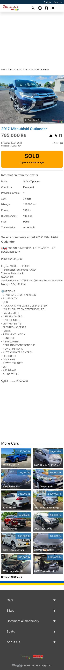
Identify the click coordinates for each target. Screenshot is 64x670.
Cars (4, 69)
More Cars (10, 443)
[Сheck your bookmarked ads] (46, 8)
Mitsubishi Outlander (37, 69)
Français (57, 2)
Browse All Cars (10, 577)
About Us (13, 642)
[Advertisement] (32, 41)
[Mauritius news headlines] (38, 656)
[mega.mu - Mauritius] (17, 665)
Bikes (10, 610)
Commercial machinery (23, 621)
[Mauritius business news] (26, 656)
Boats (11, 631)
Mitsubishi (16, 69)
